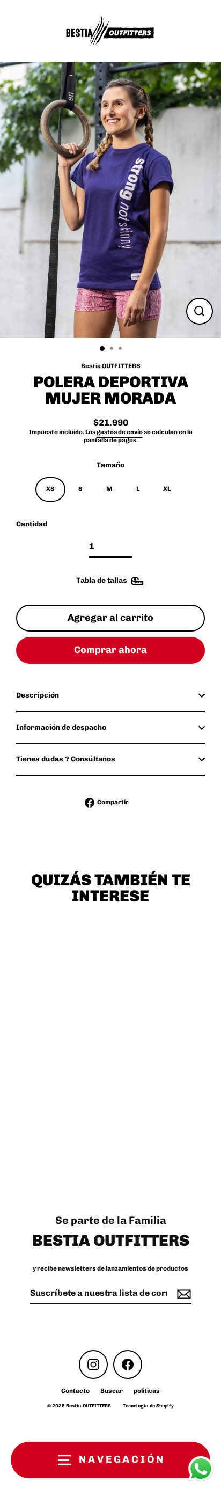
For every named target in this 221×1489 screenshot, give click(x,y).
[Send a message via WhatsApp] (201, 1469)
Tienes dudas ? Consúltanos (65, 758)
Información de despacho (61, 727)
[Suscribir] (182, 1293)
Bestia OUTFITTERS (111, 366)
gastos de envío (120, 432)
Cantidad (31, 523)
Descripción (37, 695)
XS (50, 489)
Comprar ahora (110, 650)
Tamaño (110, 464)
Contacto (75, 1391)
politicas (147, 1391)
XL (167, 489)
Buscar (111, 1391)
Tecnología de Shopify (148, 1406)
